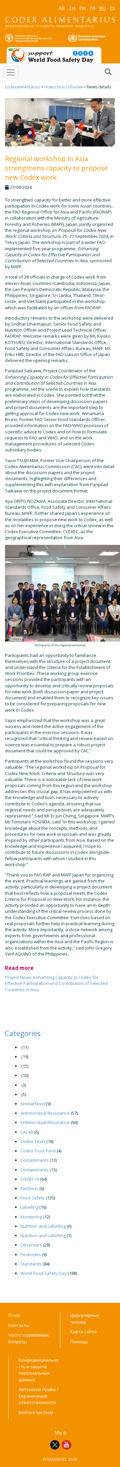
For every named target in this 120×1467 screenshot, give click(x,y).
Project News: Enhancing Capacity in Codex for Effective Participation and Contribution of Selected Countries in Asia (56, 983)
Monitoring (31, 1217)
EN (82, 8)
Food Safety (32, 1198)
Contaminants (34, 1160)
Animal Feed (32, 1104)
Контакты (18, 1325)
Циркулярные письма (84, 1318)
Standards (31, 1264)
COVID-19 (29, 1179)
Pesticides (30, 1254)
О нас (14, 1315)
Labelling (29, 1207)
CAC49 (26, 1132)
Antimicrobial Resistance (45, 1113)
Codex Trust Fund (38, 1151)
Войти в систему (36, 1412)
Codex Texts (32, 1141)
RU (102, 8)
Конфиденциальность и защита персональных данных (39, 1370)
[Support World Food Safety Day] (54, 55)
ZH (72, 8)
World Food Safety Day (43, 1273)
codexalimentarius (22, 87)
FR (92, 8)
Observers (31, 1245)
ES (112, 8)
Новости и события (63, 87)
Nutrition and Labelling (43, 1226)
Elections (29, 1188)
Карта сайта (83, 1332)
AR (62, 8)
